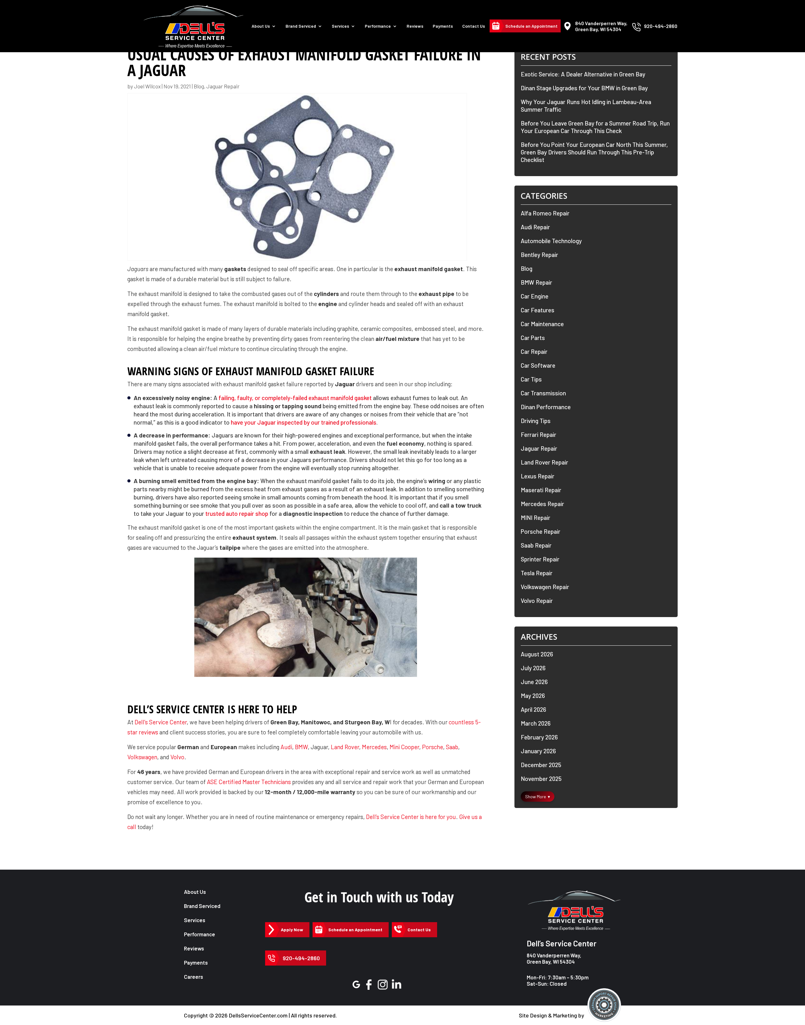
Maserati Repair (541, 489)
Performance (378, 26)
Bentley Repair (539, 254)
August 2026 (537, 654)
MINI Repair (535, 517)
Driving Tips (536, 420)
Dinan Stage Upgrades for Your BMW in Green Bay (584, 88)
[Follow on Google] (356, 984)
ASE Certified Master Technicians (249, 781)
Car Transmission (543, 393)
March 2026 (536, 723)
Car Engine (534, 296)
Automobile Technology (551, 240)
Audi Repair (535, 227)
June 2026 (534, 681)
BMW (301, 746)
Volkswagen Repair (545, 586)
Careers (193, 976)
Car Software (538, 365)
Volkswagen (142, 756)
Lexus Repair (537, 476)
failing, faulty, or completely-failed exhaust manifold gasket (295, 397)
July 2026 (533, 667)
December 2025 (541, 764)
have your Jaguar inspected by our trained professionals (303, 422)
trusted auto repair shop (236, 513)
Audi (286, 746)
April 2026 (533, 709)
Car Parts (533, 337)
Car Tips (531, 379)
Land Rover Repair (544, 462)
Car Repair (534, 351)
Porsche (432, 746)
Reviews (415, 26)
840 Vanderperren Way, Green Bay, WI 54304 (554, 958)
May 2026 (533, 695)
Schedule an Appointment (531, 26)
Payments (443, 26)
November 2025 (541, 778)
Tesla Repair (536, 573)
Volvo (177, 756)
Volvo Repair (537, 600)
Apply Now (292, 929)
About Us (261, 26)
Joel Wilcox (147, 86)
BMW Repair (536, 282)
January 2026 (538, 751)
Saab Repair (536, 545)
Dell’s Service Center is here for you (411, 816)
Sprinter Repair (540, 559)
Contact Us (473, 26)
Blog (199, 86)
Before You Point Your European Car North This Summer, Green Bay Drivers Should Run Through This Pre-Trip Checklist (594, 152)
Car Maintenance (542, 323)
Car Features (537, 310)
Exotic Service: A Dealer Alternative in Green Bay (583, 74)
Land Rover (345, 746)
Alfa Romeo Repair (545, 213)
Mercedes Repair (542, 503)
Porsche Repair (540, 531)
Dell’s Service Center (161, 722)
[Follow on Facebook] (368, 984)
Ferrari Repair (538, 434)
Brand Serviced (202, 906)
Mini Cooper (404, 746)
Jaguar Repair (223, 86)
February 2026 (539, 737)
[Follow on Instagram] (382, 984)
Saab (452, 746)
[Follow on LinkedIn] (396, 984)
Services (340, 26)
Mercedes (374, 746)
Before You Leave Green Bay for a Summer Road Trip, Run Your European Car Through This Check (595, 127)
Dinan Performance (546, 406)
